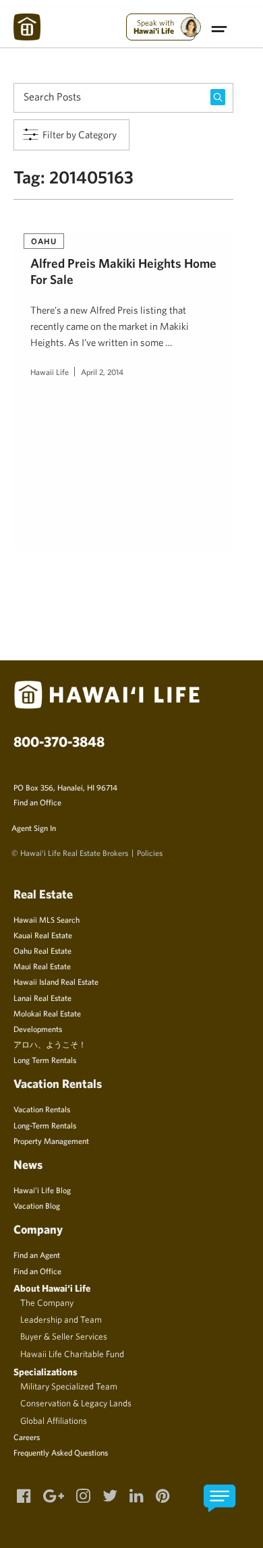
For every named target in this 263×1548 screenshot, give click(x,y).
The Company (47, 1302)
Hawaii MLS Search (46, 919)
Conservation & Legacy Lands (76, 1403)
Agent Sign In (33, 827)
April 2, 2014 (102, 371)
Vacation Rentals (41, 1109)
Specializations (45, 1371)
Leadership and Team (61, 1319)
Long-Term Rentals (44, 1125)
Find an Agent (36, 1254)
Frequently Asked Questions (60, 1452)
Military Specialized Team (68, 1386)
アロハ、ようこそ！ (49, 1044)
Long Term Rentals (44, 1059)
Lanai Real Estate (42, 997)
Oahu (44, 241)
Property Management (51, 1140)
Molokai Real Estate (47, 1013)
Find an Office (37, 802)
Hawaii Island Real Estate (55, 981)
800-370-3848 (59, 741)
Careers (26, 1436)
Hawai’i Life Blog (42, 1190)
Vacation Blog (36, 1205)
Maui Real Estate (42, 966)
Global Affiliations (53, 1420)
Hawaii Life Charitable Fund (72, 1353)
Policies (150, 852)
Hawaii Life (49, 371)
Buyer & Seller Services (63, 1336)
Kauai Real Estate (42, 935)
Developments (37, 1028)
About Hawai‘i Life (51, 1288)
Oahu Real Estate (42, 950)
